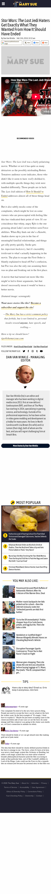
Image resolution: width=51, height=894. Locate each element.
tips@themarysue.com (12, 338)
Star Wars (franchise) (40, 347)
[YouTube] (41, 352)
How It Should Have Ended (23, 347)
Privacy (44, 783)
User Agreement (38, 787)
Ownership (29, 796)
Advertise (35, 783)
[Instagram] (32, 352)
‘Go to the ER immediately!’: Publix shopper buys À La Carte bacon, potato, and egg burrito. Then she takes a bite (31, 623)
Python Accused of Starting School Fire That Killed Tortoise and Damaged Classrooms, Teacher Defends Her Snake (28, 536)
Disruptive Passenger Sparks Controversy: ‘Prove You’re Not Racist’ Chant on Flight (29, 651)
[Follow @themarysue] (24, 352)
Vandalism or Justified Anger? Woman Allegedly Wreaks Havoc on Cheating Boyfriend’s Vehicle (31, 637)
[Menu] (3, 3)
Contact (39, 796)
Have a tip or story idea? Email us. (27, 688)
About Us (25, 783)
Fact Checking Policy (14, 796)
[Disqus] (25, 733)
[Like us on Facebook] (28, 352)
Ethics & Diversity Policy (16, 792)
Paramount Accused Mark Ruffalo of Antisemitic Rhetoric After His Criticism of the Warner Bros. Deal (31, 591)
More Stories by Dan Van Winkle (25, 445)
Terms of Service (10, 787)
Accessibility (24, 787)
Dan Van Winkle (9, 38)
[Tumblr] (37, 352)
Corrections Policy (35, 792)
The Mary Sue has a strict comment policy (26, 314)
